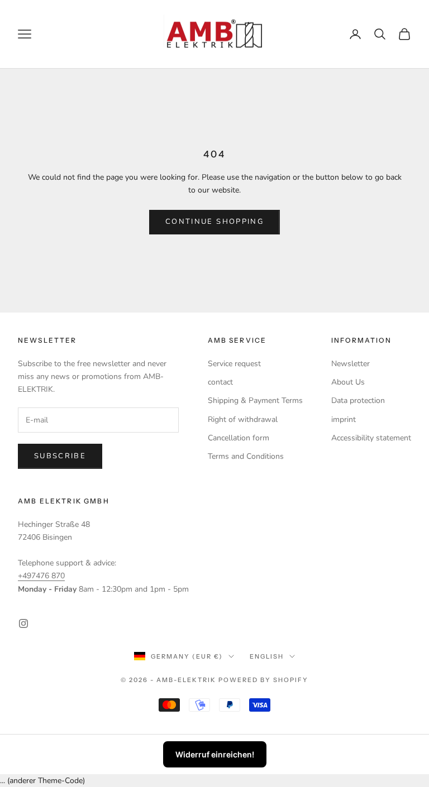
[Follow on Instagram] (23, 623)
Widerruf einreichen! (214, 754)
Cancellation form (238, 438)
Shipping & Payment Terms (255, 400)
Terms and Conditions (246, 456)
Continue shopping (214, 222)
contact (220, 382)
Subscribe (60, 456)
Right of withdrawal (243, 419)
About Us (348, 382)
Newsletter (350, 363)
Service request (234, 363)
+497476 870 (41, 575)
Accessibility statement (371, 438)
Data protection (358, 400)
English (267, 656)
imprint (343, 419)
